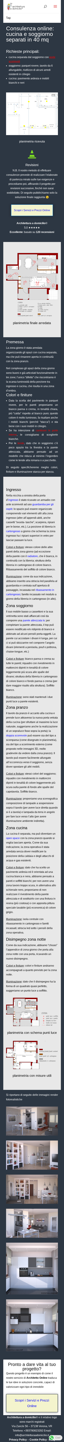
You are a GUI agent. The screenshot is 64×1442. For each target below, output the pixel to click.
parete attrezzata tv (34, 620)
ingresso (13, 500)
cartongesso (13, 531)
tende (21, 443)
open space (13, 838)
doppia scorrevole (16, 735)
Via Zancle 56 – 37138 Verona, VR (32, 1426)
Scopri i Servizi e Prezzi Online (32, 210)
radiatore (32, 556)
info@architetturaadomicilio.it (32, 1435)
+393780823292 (34, 1430)
